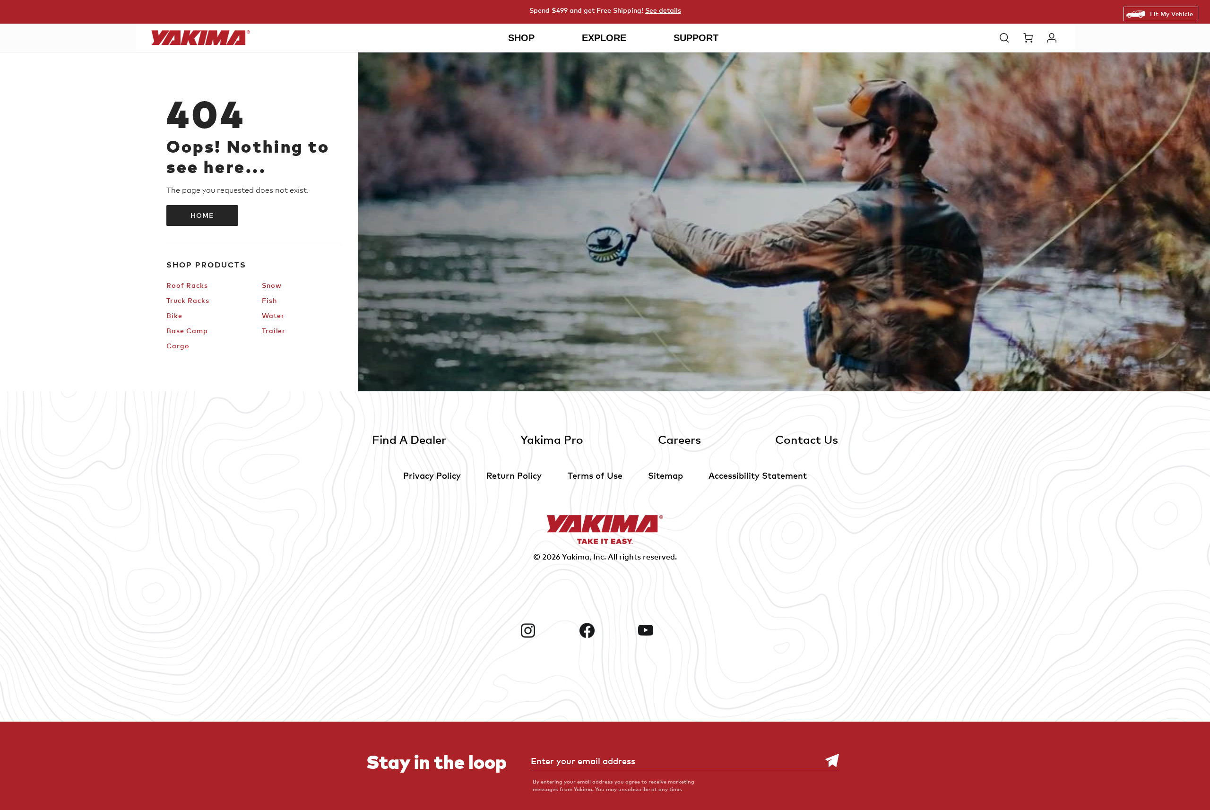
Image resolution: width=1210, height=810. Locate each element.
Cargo (177, 346)
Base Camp (187, 331)
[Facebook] (605, 630)
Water (273, 315)
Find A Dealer (409, 439)
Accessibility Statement (758, 475)
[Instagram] (546, 630)
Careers (679, 439)
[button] (1007, 38)
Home (202, 215)
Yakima (575, 556)
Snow (272, 285)
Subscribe (827, 760)
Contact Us (806, 439)
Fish (269, 300)
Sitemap (665, 475)
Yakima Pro (551, 439)
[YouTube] (664, 630)
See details (663, 10)
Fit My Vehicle (1171, 13)
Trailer (273, 331)
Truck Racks (187, 300)
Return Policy (514, 475)
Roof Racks (187, 285)
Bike (174, 315)
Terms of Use (595, 475)
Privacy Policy (432, 475)
